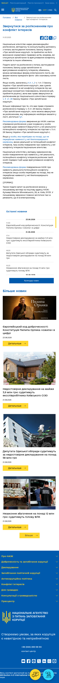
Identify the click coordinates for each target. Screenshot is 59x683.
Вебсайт (5, 3)
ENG (50, 10)
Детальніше (14, 343)
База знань (49, 3)
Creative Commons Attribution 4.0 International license (28, 674)
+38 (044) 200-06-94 (31, 647)
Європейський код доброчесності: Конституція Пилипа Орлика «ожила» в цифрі (29, 329)
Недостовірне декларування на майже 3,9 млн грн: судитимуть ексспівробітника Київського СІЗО (28, 392)
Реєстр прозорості (36, 3)
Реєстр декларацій (18, 3)
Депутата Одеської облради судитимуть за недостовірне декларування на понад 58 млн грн (29, 454)
